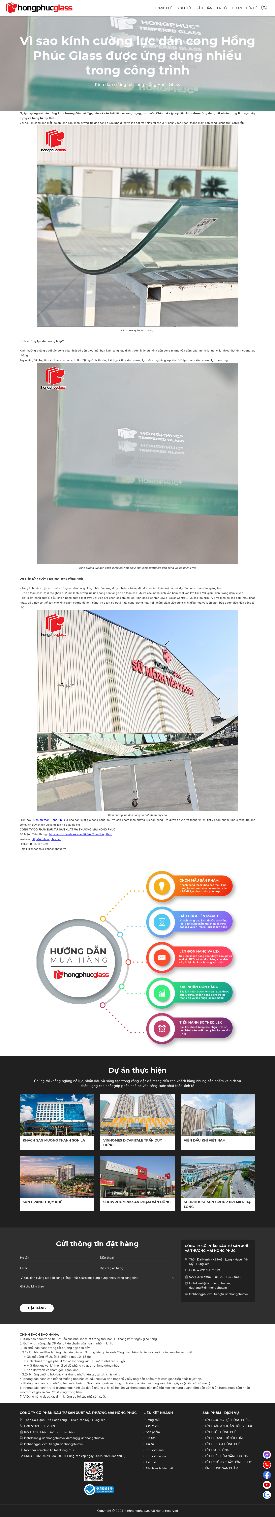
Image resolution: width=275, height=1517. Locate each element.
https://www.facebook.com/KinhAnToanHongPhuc (80, 834)
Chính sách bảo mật (159, 1468)
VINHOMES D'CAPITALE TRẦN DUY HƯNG (132, 1143)
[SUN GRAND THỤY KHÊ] (57, 1177)
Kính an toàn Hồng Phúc (49, 819)
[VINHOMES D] (137, 1115)
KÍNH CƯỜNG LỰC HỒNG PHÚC (227, 1420)
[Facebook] (267, 1475)
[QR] (99, 1471)
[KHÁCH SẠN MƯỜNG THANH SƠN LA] (57, 1115)
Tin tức (222, 8)
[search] (264, 7)
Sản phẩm (204, 8)
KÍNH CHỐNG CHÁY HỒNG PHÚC (228, 1462)
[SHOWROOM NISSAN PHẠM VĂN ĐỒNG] (137, 1177)
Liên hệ (251, 8)
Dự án (237, 8)
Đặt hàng (37, 1308)
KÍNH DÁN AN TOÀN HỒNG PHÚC (229, 1426)
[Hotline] (267, 1465)
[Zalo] (267, 1495)
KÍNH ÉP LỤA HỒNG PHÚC (224, 1444)
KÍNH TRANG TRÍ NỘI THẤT (224, 1438)
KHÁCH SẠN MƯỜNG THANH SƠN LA (54, 1140)
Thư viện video (156, 1456)
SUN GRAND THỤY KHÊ (42, 1202)
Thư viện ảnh (155, 1450)
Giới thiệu (184, 8)
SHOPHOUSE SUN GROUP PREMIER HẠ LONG (217, 1204)
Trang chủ (164, 8)
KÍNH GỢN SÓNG (217, 1450)
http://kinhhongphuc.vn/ (46, 839)
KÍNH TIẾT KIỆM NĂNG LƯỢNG (226, 1456)
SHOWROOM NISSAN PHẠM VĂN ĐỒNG (137, 1202)
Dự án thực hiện (137, 1070)
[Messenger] (267, 1455)
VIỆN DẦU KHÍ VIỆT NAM (204, 1140)
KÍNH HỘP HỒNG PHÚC (222, 1432)
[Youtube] (267, 1485)
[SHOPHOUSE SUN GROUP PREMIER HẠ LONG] (218, 1177)
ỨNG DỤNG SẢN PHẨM (221, 1468)
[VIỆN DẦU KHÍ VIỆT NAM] (218, 1115)
